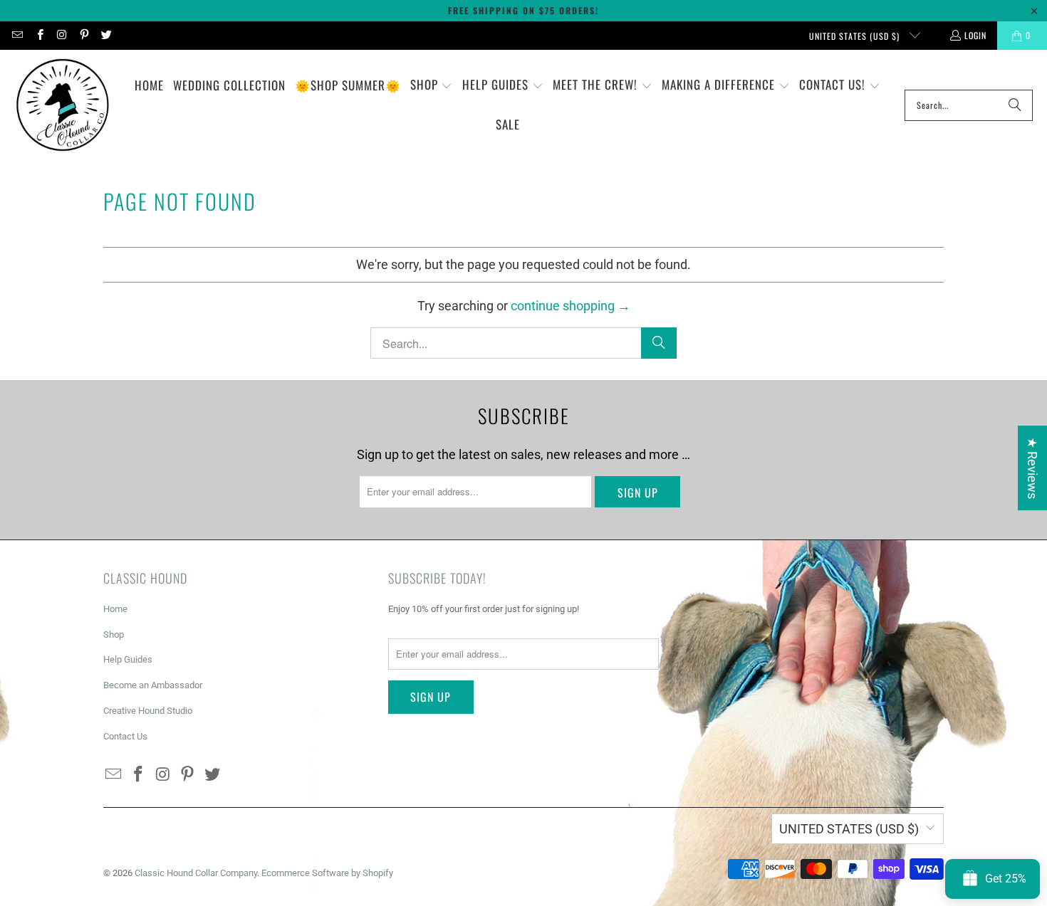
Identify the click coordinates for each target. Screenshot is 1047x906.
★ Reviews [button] (1032, 468)
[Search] (1015, 105)
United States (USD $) (855, 36)
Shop (113, 634)
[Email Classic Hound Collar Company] (17, 35)
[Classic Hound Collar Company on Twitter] (106, 35)
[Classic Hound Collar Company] (62, 105)
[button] (431, 86)
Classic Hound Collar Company (196, 873)
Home (115, 609)
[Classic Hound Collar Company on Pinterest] (84, 35)
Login (975, 35)
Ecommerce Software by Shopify (327, 873)
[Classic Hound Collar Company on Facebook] (39, 35)
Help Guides (127, 659)
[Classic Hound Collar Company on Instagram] (62, 35)
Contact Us (125, 736)
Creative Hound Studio (147, 710)
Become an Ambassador (152, 685)
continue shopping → (570, 305)
